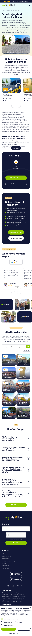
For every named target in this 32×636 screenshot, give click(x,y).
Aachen (12, 599)
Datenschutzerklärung (16, 539)
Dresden (17, 599)
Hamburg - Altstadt (19, 593)
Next (19, 106)
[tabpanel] (16, 164)
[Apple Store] (16, 574)
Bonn (9, 598)
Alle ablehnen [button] (23, 629)
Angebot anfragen (16, 238)
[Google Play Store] (16, 579)
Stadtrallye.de (5, 568)
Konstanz (19, 601)
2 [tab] (17, 171)
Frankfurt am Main (6, 596)
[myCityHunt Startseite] (10, 5)
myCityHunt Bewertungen (9, 561)
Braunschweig (5, 601)
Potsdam (23, 599)
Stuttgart (4, 598)
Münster (16, 594)
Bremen (13, 601)
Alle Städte (27, 350)
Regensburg (5, 599)
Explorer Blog (5, 558)
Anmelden (16, 543)
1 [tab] (15, 171)
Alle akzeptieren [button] (9, 629)
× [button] (30, 607)
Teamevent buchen (16, 232)
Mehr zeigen (16, 148)
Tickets (4, 554)
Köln (11, 594)
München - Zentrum (7, 593)
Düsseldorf (16, 596)
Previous (13, 106)
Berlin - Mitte (5, 594)
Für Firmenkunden (16, 184)
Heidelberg (23, 596)
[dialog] (16, 621)
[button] (16, 633)
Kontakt (4, 563)
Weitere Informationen (14, 615)
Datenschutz (5, 565)
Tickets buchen (17, 178)
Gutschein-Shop (6, 556)
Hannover (21, 598)
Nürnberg (21, 594)
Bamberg (15, 598)
